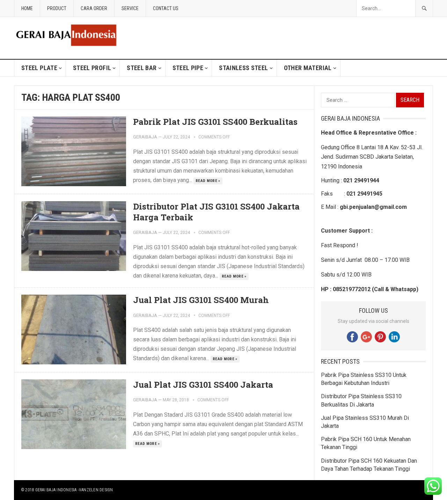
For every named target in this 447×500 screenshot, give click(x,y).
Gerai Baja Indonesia (56, 489)
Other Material (308, 67)
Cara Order (94, 8)
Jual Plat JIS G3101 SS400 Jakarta (203, 384)
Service (130, 8)
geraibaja (145, 136)
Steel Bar (141, 67)
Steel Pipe (188, 67)
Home (27, 8)
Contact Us (165, 8)
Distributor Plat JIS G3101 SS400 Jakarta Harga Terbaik (216, 212)
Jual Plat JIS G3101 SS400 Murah (201, 299)
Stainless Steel (243, 67)
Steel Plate (39, 67)
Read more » (208, 181)
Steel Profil (92, 67)
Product (56, 8)
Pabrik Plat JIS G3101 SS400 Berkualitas (215, 121)
